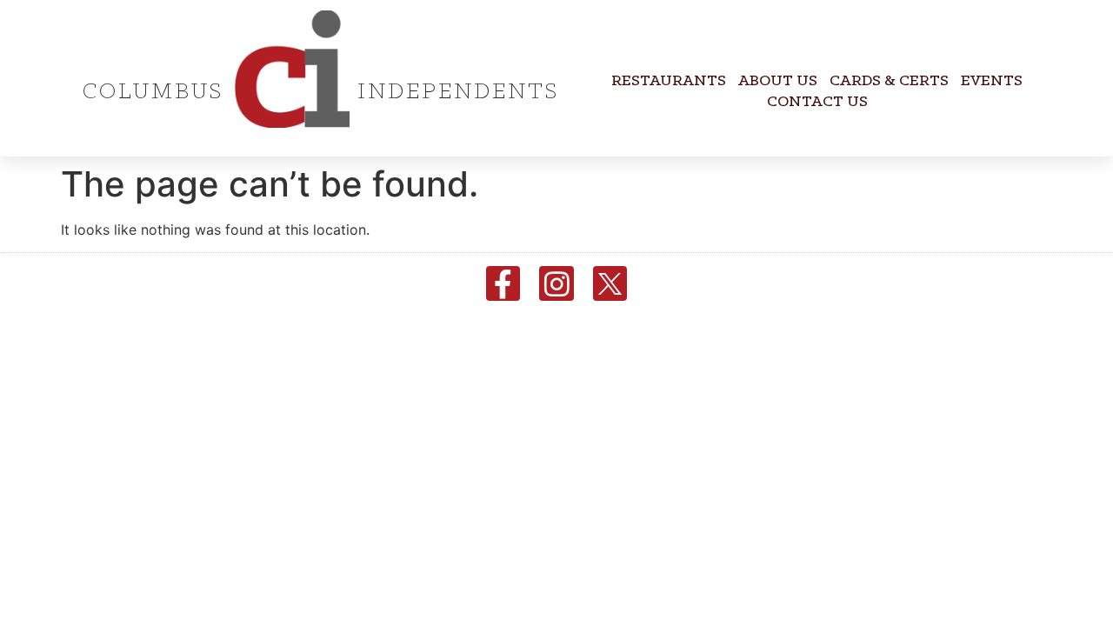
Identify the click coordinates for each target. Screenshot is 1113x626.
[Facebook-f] (503, 283)
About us (777, 81)
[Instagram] (556, 283)
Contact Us (817, 102)
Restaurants (668, 81)
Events (992, 81)
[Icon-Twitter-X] (610, 283)
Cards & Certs (889, 81)
